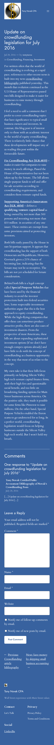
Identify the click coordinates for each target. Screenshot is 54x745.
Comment (11, 531)
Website (9, 604)
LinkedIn (9, 731)
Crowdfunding (14, 59)
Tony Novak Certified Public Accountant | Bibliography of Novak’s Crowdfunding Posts (26, 484)
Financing (28, 59)
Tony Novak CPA (29, 11)
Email (8, 588)
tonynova (27, 54)
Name (8, 572)
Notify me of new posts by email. (27, 631)
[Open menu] (48, 11)
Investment (39, 59)
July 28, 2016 (12, 490)
